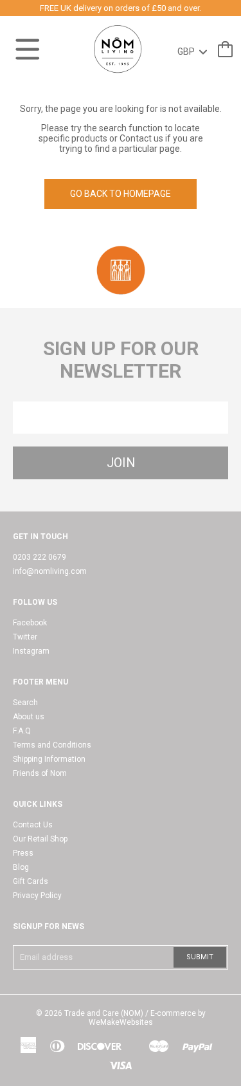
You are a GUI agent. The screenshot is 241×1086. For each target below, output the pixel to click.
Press (23, 853)
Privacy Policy (37, 895)
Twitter (25, 636)
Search (25, 702)
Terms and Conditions (52, 745)
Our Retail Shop (40, 838)
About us (28, 716)
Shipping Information (49, 759)
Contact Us (33, 824)
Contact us (141, 138)
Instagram (31, 651)
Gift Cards (30, 881)
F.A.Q (22, 730)
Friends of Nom (40, 773)
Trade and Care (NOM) (103, 1013)
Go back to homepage (120, 194)
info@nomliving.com (50, 571)
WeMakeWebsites (121, 1022)
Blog (21, 867)
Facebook (30, 622)
